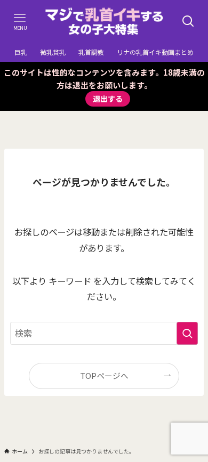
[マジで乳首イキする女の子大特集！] (104, 21)
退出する (108, 98)
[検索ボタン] (188, 21)
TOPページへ (104, 375)
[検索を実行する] (187, 333)
